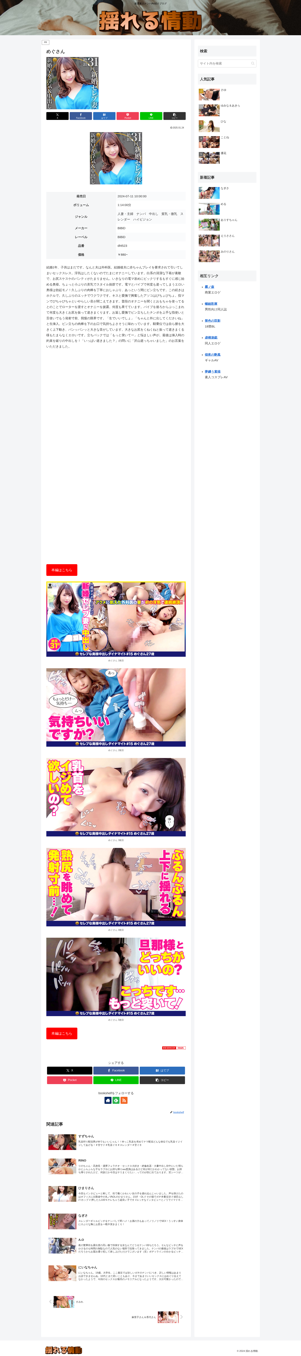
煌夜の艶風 (213, 354)
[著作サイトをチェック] (108, 1100)
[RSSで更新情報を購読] (124, 1100)
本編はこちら (61, 570)
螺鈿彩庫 (211, 304)
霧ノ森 (209, 287)
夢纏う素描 (213, 371)
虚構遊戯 (211, 338)
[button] (174, 116)
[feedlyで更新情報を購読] (116, 1100)
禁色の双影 (213, 320)
